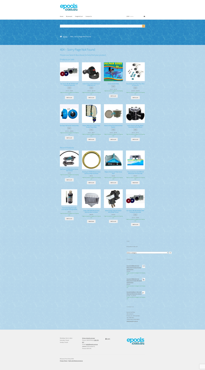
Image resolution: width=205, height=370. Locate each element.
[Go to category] (170, 253)
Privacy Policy (63, 361)
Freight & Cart (79, 16)
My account (69, 16)
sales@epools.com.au (132, 321)
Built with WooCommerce (76, 361)
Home (61, 16)
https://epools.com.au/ (88, 338)
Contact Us (89, 16)
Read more (135, 182)
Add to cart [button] (69, 97)
